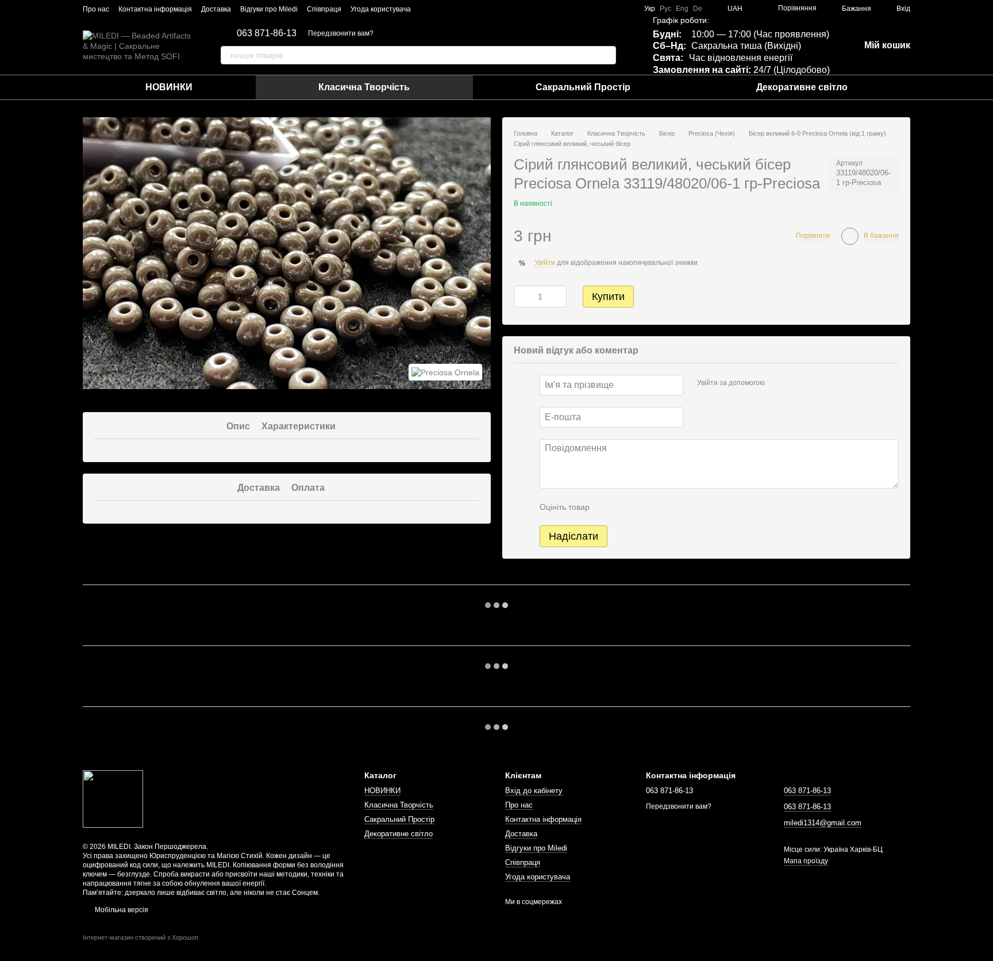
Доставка (216, 9)
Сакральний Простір (583, 87)
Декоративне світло (802, 87)
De (697, 8)
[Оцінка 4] (664, 507)
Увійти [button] (544, 263)
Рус (665, 8)
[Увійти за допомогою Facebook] (777, 383)
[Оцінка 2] (627, 507)
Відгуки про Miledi (269, 9)
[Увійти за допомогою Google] (796, 383)
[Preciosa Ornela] (445, 372)
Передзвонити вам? (341, 33)
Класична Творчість (364, 87)
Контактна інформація (155, 9)
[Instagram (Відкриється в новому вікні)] (427, 8)
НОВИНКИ (169, 87)
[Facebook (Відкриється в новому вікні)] (440, 8)
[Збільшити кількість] (558, 296)
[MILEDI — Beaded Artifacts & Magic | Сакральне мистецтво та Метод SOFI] (113, 798)
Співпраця (324, 9)
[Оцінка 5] (682, 507)
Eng (682, 8)
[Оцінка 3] (645, 507)
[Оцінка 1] (608, 507)
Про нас (96, 9)
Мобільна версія (120, 910)
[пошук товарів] (607, 55)
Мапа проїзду (806, 861)
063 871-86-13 (267, 33)
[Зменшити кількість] (522, 296)
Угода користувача (381, 9)
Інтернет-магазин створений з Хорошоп (140, 937)
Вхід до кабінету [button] (534, 790)
